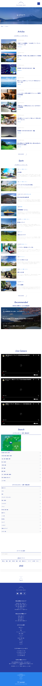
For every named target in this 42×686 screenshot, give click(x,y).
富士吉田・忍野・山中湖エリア (21, 603)
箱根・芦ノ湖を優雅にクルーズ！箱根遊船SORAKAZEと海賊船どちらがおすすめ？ (21, 664)
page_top (21, 579)
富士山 (3, 561)
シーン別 (21, 641)
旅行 (10, 561)
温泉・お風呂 (21, 633)
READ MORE (21, 154)
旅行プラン (21, 639)
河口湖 (13, 561)
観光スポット (24, 561)
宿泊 (21, 630)
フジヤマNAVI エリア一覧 (21, 650)
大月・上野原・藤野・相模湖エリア (21, 620)
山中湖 (34, 561)
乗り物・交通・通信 (21, 638)
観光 (7, 561)
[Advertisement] (21, 339)
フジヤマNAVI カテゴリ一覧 (21, 652)
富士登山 (21, 642)
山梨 (20, 561)
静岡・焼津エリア (21, 619)
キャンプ (21, 644)
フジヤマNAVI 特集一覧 (21, 655)
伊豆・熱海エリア (21, 617)
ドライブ (29, 561)
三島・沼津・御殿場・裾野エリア (21, 606)
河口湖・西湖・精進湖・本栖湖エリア (21, 604)
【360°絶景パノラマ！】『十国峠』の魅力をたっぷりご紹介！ (21, 666)
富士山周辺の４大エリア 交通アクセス (21, 609)
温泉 (17, 561)
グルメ (38, 561)
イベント (21, 636)
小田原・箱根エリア (21, 616)
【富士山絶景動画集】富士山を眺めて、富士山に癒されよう (21, 662)
